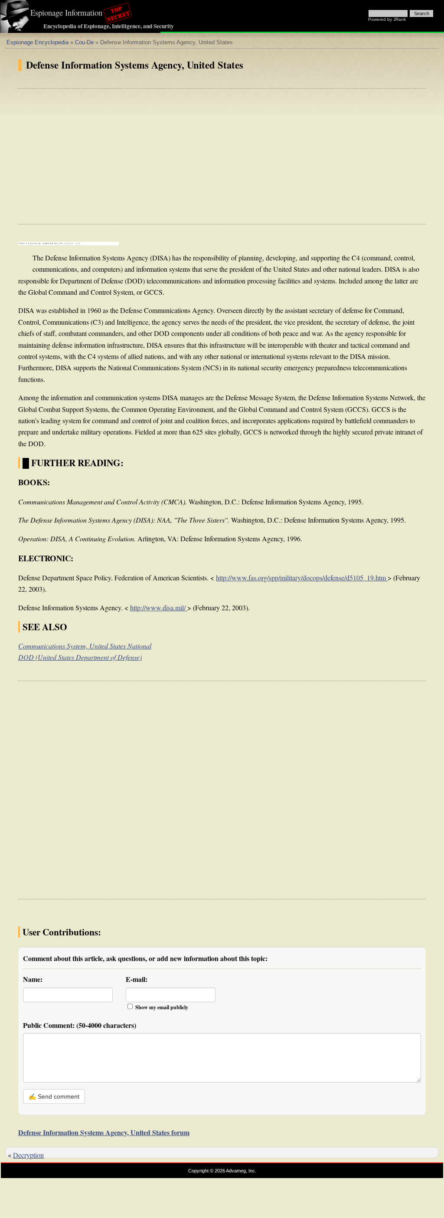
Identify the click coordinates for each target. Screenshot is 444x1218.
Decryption (28, 1154)
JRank (399, 19)
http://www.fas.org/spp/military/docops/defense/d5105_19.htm (302, 577)
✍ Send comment (54, 1096)
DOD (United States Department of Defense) (80, 657)
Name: (32, 979)
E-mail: (136, 979)
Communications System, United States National (84, 645)
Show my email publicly (161, 1007)
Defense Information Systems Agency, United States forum (103, 1132)
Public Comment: (79, 1025)
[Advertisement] (222, 156)
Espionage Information (66, 12)
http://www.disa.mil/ (158, 607)
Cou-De (84, 42)
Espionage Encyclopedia (38, 42)
